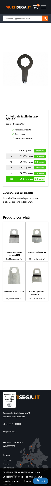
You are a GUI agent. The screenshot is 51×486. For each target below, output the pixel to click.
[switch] (9, 405)
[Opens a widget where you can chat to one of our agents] (40, 481)
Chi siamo (7, 461)
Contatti (6, 464)
